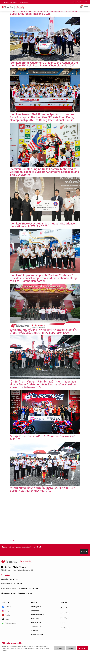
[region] (45, 646)
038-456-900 (14, 579)
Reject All (70, 648)
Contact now (25, 2)
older (12, 541)
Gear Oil (62, 623)
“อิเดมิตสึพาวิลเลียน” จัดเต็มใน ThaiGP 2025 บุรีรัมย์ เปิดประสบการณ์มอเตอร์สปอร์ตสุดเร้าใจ (42, 489)
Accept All (82, 648)
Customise (59, 648)
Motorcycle (63, 608)
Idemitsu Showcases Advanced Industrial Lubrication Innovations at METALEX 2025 (43, 225)
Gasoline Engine (65, 613)
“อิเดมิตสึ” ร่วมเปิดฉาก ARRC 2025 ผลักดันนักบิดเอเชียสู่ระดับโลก (42, 437)
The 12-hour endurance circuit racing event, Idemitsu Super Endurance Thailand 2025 (43, 12)
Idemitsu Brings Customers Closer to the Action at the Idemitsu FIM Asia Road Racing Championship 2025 (44, 64)
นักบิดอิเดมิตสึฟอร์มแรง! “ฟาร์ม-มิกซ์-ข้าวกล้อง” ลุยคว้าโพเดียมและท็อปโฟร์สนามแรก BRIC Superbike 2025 (43, 331)
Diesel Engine (64, 618)
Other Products (65, 628)
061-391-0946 (33, 588)
